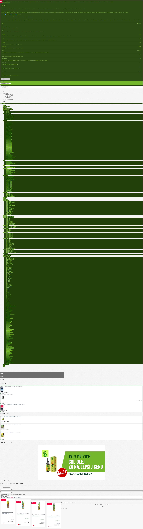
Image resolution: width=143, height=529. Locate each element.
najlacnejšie (3, 497)
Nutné (3, 14)
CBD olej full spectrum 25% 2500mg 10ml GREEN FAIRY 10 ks (11, 416)
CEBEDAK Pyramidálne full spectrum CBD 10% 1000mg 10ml (11, 432)
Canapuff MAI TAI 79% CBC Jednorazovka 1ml (23, 514)
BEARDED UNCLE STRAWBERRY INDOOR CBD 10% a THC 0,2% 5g (12, 404)
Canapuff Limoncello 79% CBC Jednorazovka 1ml (38, 515)
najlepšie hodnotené (17, 497)
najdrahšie (8, 497)
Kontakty (4, 101)
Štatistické (13, 14)
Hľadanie (2, 81)
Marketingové (19, 14)
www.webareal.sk (72, 502)
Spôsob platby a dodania (9, 94)
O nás (3, 91)
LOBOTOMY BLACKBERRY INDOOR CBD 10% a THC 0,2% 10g (12, 386)
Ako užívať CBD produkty (9, 95)
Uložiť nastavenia (5, 78)
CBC (4, 442)
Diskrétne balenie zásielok (9, 97)
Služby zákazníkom (8, 96)
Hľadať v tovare (5, 86)
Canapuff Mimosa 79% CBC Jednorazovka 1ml (7, 513)
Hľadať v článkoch (5, 87)
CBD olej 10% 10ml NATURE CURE (7, 394)
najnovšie (12, 497)
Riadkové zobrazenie (6, 487)
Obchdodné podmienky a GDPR (8, 99)
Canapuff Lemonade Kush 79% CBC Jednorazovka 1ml (54, 516)
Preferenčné (8, 14)
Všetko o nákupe (5, 93)
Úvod (2, 442)
